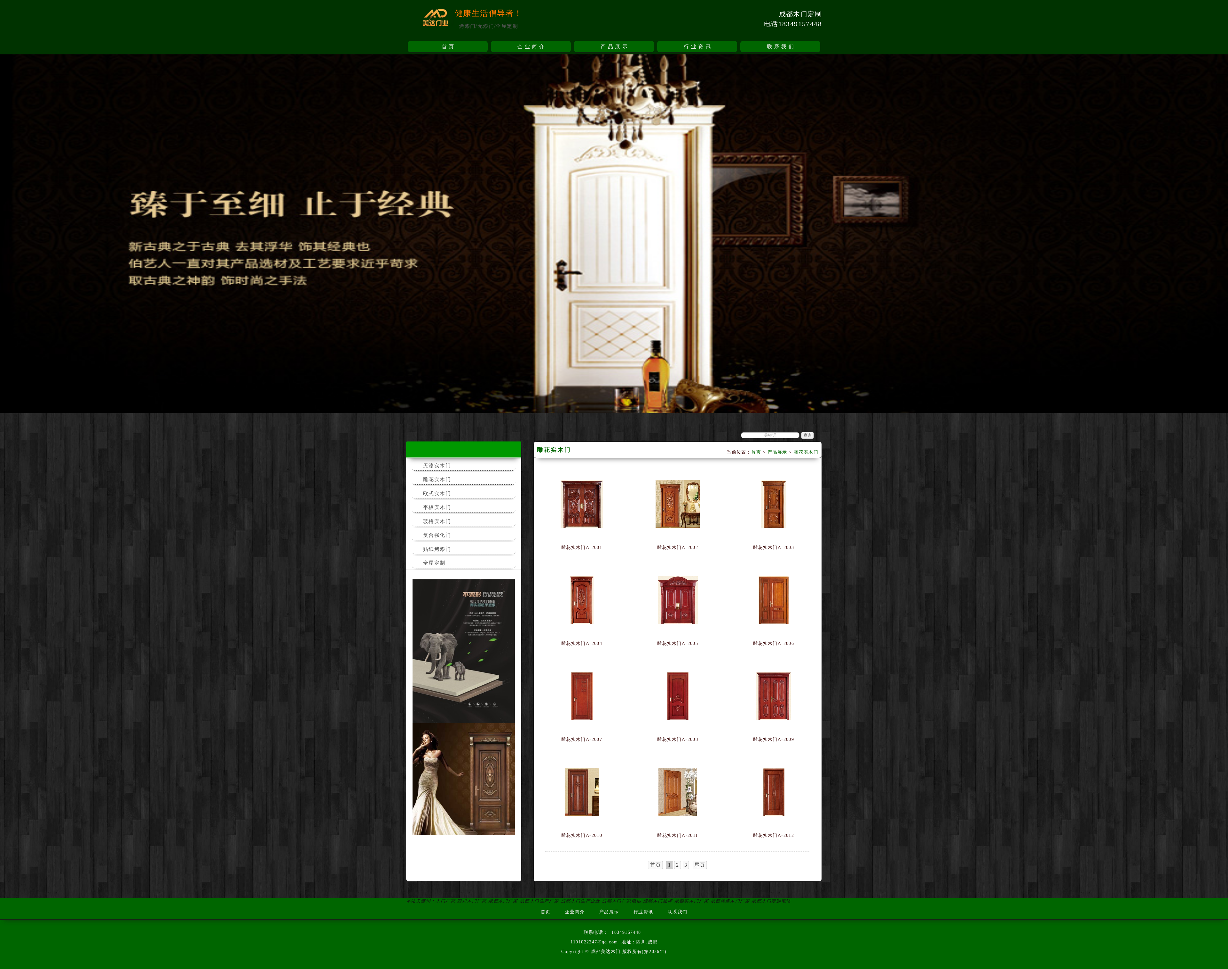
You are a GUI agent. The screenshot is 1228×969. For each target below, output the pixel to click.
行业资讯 (698, 46)
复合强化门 (437, 535)
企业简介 (531, 46)
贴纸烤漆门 (437, 549)
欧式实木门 (437, 493)
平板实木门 (437, 507)
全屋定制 (434, 563)
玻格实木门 (437, 521)
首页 (449, 46)
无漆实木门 (437, 465)
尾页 (699, 865)
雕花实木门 (437, 479)
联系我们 (781, 46)
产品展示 (615, 46)
